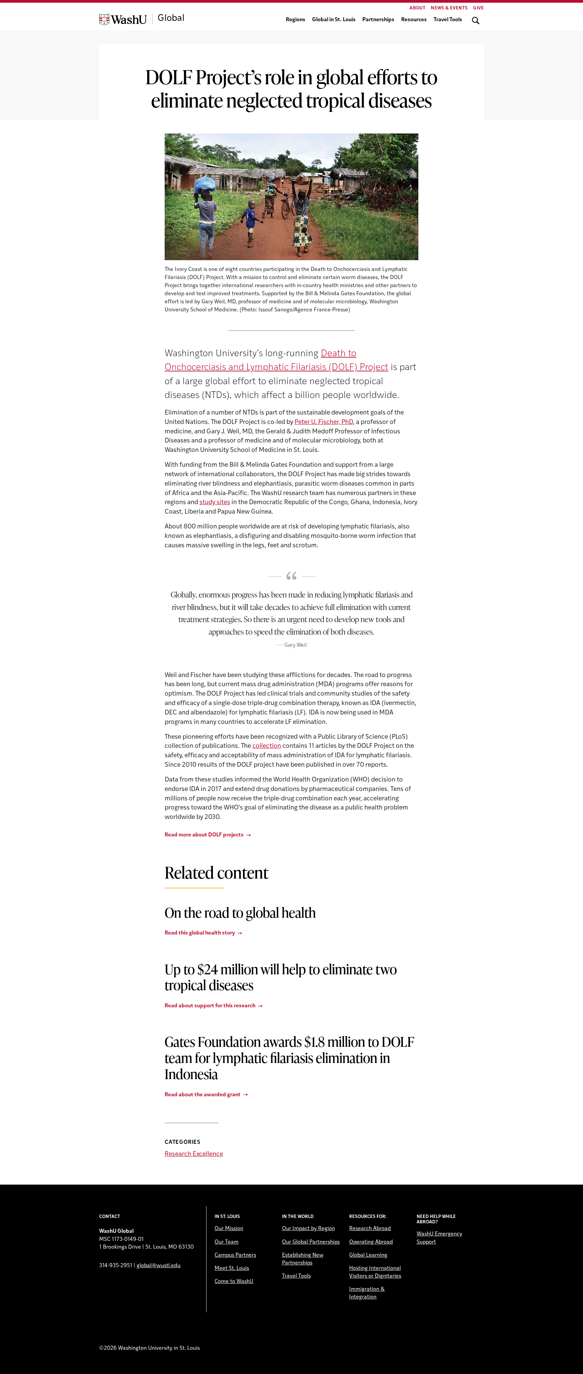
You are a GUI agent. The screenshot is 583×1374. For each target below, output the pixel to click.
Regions (295, 20)
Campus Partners (235, 1255)
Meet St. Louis (232, 1268)
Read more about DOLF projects (204, 835)
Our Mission (229, 1228)
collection (266, 746)
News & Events (449, 8)
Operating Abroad (371, 1242)
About (417, 8)
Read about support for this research (210, 1006)
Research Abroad (370, 1228)
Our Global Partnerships (311, 1242)
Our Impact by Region (308, 1228)
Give (478, 8)
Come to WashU (234, 1281)
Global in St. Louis (334, 20)
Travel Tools (448, 20)
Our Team (227, 1242)
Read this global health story (200, 933)
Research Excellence (194, 1154)
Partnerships (378, 20)
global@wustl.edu (159, 1266)
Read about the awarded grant (203, 1095)
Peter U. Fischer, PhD (324, 422)
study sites (214, 502)
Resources (414, 20)
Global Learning (368, 1255)
